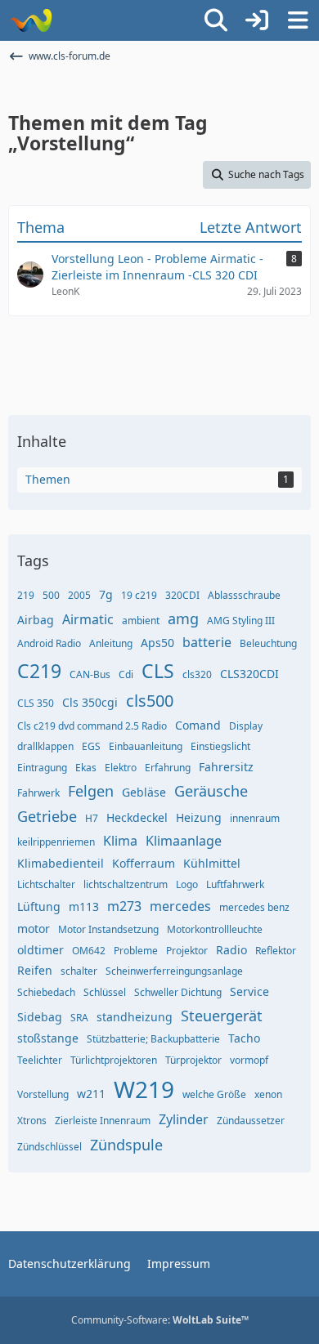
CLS (158, 671)
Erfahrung (168, 768)
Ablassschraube (244, 595)
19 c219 (139, 595)
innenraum (255, 818)
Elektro (121, 768)
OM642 (89, 951)
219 (25, 595)
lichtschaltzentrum (125, 884)
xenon (268, 1094)
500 (51, 595)
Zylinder (184, 1119)
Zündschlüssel (49, 1147)
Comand (198, 725)
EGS (91, 746)
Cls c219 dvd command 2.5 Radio (92, 726)
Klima (120, 841)
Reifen (34, 970)
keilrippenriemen (56, 842)
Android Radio (49, 643)
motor (33, 928)
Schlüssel (104, 992)
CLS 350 (35, 703)
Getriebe (47, 816)
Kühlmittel (211, 863)
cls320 (197, 674)
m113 (84, 906)
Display (246, 726)
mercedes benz (254, 907)
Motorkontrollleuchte (215, 929)
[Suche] (216, 20)
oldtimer (40, 950)
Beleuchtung (268, 643)
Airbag (35, 619)
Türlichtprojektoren (113, 1060)
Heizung (199, 817)
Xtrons (32, 1120)
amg (183, 618)
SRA (79, 1018)
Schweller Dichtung (178, 992)
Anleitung (111, 643)
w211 (91, 1093)
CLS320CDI (249, 673)
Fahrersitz (226, 767)
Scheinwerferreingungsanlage (174, 971)
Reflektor (275, 951)
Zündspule (126, 1144)
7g (106, 594)
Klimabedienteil (60, 863)
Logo (187, 884)
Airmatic (88, 619)
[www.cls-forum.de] (30, 20)
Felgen (91, 791)
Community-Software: (160, 1320)
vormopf (249, 1060)
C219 (39, 671)
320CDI (182, 595)
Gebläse (144, 792)
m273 (124, 906)
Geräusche (211, 791)
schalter (79, 971)
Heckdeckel (137, 817)
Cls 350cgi (90, 702)
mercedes (180, 906)
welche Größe (214, 1094)
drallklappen (45, 746)
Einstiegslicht (220, 746)
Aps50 (157, 642)
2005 (79, 595)
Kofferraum (143, 863)
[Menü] (297, 20)
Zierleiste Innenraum (103, 1120)
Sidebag (39, 1017)
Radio (231, 950)
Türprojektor (193, 1060)
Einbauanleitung (145, 746)
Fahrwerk (38, 793)
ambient (141, 620)
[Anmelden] (256, 20)
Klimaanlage (184, 841)
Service (249, 991)
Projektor (187, 951)
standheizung (135, 1017)
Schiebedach (46, 992)
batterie (206, 642)
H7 (91, 818)
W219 (144, 1089)
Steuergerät (222, 1015)
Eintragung (42, 768)
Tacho (244, 1038)
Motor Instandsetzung (108, 929)
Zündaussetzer (251, 1120)
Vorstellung (43, 1094)
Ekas (86, 768)
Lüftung (39, 906)
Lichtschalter (46, 884)
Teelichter (39, 1060)
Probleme (136, 951)
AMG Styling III (241, 620)
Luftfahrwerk (235, 884)
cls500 (149, 701)
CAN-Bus (90, 674)
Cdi (126, 674)
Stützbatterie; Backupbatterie (153, 1039)
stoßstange (48, 1038)
